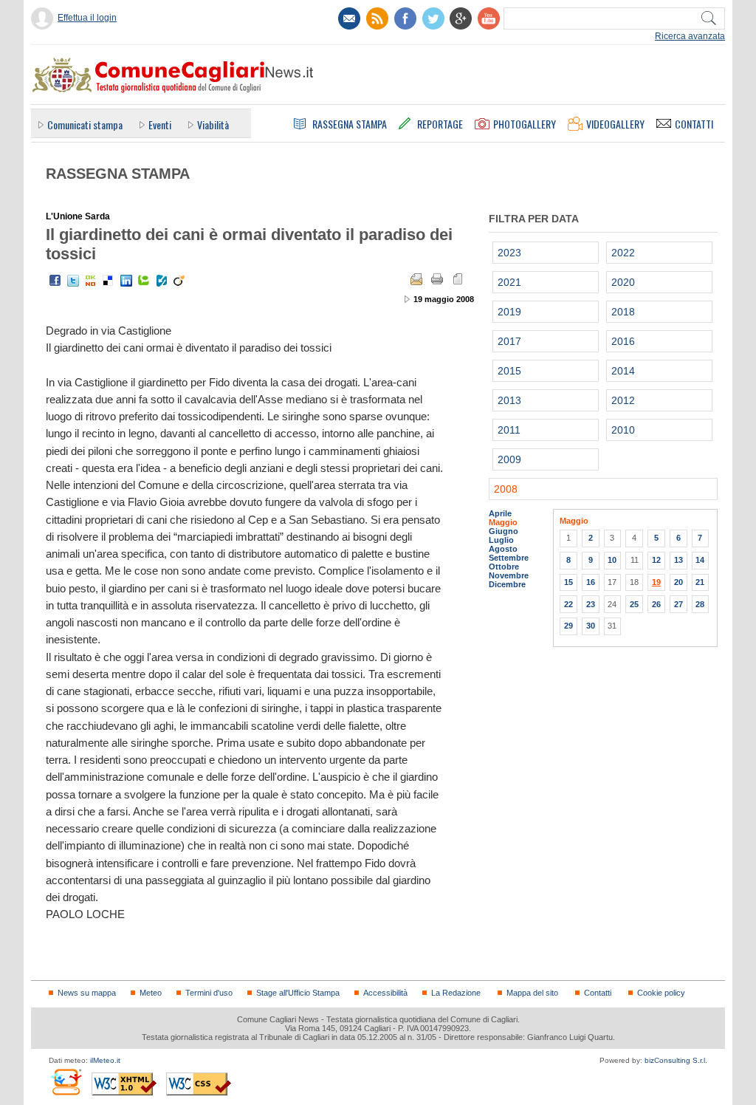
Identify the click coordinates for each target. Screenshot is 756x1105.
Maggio (503, 522)
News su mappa (87, 992)
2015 (509, 371)
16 (590, 582)
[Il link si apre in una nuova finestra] (405, 18)
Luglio (501, 540)
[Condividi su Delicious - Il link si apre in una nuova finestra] (108, 281)
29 (568, 625)
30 (590, 625)
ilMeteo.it (105, 1060)
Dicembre (507, 584)
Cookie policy (661, 992)
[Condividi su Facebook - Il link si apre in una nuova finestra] (55, 281)
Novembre (509, 575)
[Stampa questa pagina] (437, 279)
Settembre (509, 557)
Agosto (503, 548)
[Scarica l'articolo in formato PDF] (458, 279)
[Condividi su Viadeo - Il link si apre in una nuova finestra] (179, 281)
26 (656, 604)
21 (699, 582)
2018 (623, 312)
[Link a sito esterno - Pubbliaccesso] (65, 1081)
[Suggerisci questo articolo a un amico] (416, 279)
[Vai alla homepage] (172, 74)
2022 (623, 253)
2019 (509, 312)
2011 (509, 430)
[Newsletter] (349, 18)
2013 (509, 400)
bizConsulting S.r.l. (676, 1060)
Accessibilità (385, 992)
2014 (623, 371)
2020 (623, 282)
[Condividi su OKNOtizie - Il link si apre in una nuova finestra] (91, 281)
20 (678, 582)
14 (699, 559)
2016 (623, 341)
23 (590, 604)
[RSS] (377, 18)
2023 (509, 253)
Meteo (151, 992)
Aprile (500, 513)
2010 (623, 430)
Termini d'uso (209, 992)
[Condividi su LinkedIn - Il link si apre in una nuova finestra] (126, 281)
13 (678, 559)
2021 (509, 282)
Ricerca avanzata (690, 36)
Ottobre (504, 566)
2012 (623, 400)
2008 (506, 489)
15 (568, 582)
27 (678, 604)
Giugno (503, 531)
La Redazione (456, 992)
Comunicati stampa (85, 124)
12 (656, 559)
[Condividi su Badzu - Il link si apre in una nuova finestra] (162, 281)
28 (699, 604)
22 (568, 604)
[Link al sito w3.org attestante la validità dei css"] (198, 1083)
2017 (509, 341)
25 (634, 604)
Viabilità (213, 124)
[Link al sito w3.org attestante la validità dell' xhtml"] (124, 1083)
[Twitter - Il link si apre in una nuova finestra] (73, 281)
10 (612, 559)
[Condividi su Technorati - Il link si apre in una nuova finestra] (144, 281)
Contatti (597, 992)
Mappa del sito (532, 992)
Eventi (159, 124)
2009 (509, 459)
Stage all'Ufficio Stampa (298, 992)
